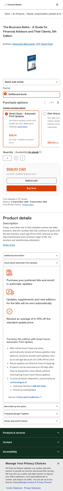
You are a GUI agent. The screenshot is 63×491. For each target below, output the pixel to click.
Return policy (28, 204)
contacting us (17, 382)
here (33, 389)
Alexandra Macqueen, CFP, (26, 44)
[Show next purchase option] (58, 103)
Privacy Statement (32, 488)
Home (7, 14)
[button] (31, 432)
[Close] (58, 463)
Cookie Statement (14, 488)
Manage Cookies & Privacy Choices (35, 482)
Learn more (22, 126)
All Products (18, 14)
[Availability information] (40, 152)
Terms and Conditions (27, 397)
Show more (9, 245)
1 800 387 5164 (38, 386)
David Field (47, 44)
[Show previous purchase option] (45, 103)
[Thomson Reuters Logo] (13, 4)
